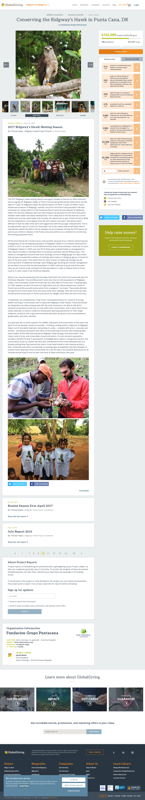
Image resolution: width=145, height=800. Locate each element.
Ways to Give (9, 768)
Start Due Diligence (39, 768)
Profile (20, 647)
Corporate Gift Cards (67, 774)
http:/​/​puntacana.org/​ (23, 642)
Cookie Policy (24, 786)
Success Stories (119, 778)
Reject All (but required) (74, 785)
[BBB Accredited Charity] (121, 788)
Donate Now (121, 52)
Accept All (73, 780)
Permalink (84, 490)
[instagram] (123, 752)
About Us (92, 763)
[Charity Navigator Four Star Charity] (104, 788)
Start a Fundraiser (121, 247)
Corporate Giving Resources (123, 771)
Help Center (95, 752)
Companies (95, 5)
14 (65, 553)
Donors (8, 763)
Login (136, 5)
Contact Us (90, 778)
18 (73, 553)
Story (14, 115)
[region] (46, 785)
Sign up (24, 611)
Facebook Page (22, 644)
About (74, 5)
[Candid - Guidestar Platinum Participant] (111, 788)
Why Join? (35, 771)
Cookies (117, 796)
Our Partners (64, 771)
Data (139, 796)
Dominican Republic (76, 15)
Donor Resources (119, 774)
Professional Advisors (12, 774)
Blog (114, 5)
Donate (36, 5)
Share (83, 115)
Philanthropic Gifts (11, 771)
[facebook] (113, 752)
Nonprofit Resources (121, 768)
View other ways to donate (129, 183)
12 (54, 553)
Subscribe (94, 731)
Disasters (106, 5)
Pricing (130, 796)
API (135, 796)
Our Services (63, 768)
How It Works (91, 768)
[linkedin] (132, 752)
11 (48, 553)
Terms (123, 796)
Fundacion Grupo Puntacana (73, 25)
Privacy (111, 796)
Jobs (87, 771)
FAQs (88, 774)
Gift (125, 5)
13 (60, 553)
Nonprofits (84, 5)
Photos (60, 115)
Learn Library (122, 763)
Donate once (109, 59)
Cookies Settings (74, 791)
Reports (37, 115)
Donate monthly (132, 59)
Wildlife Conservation (54, 15)
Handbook (36, 774)
